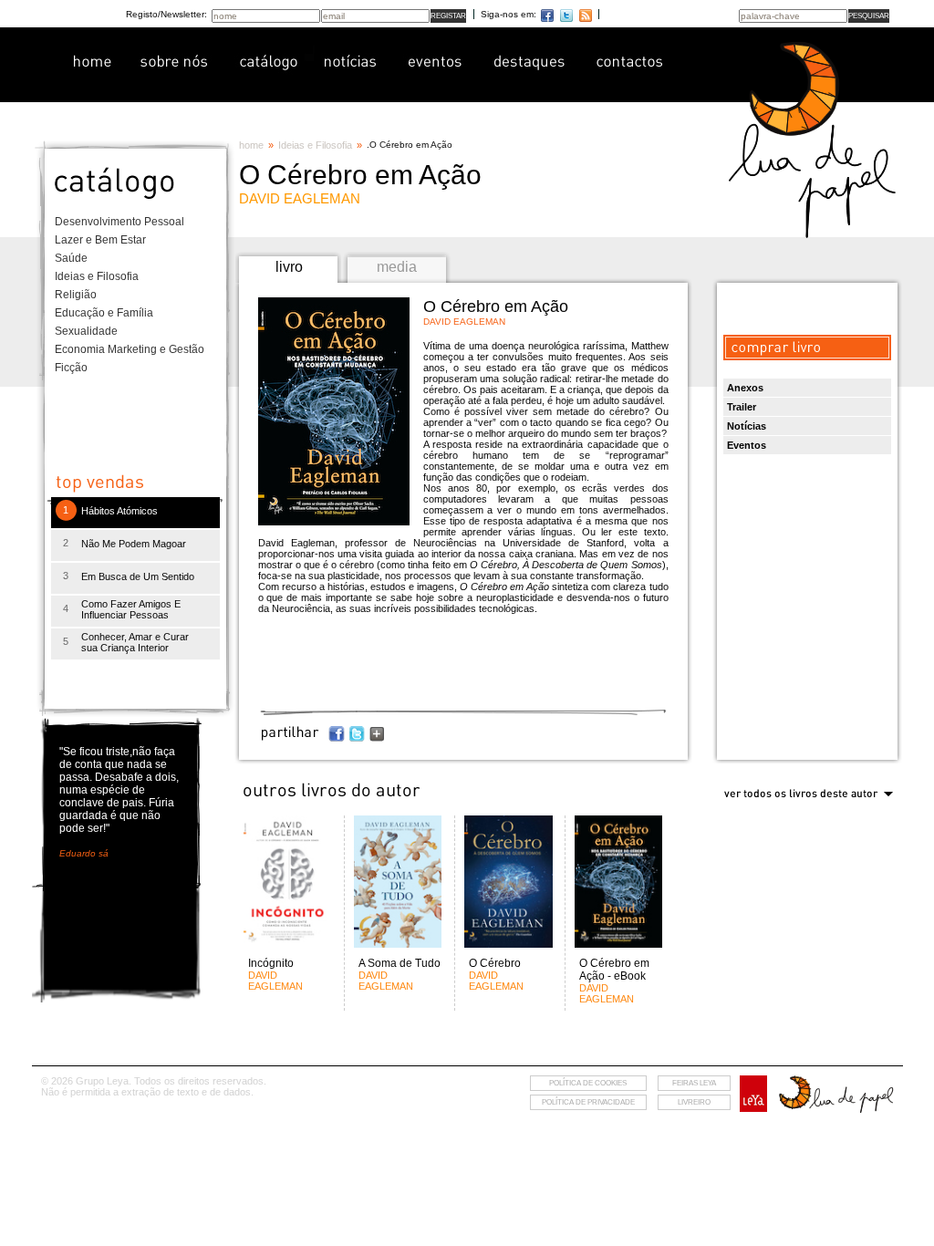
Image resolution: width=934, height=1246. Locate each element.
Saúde (71, 258)
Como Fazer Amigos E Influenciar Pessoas (131, 609)
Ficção (71, 367)
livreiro (694, 1102)
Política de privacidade (588, 1102)
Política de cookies (588, 1083)
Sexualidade (86, 331)
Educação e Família (104, 312)
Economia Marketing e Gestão (129, 349)
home (251, 145)
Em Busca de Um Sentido (137, 576)
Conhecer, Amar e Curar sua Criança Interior (135, 642)
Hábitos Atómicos (119, 510)
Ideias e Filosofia (97, 276)
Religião (76, 294)
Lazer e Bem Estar (100, 240)
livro (289, 267)
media (397, 267)
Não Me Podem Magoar (133, 543)
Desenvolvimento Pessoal (119, 221)
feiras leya (694, 1083)
